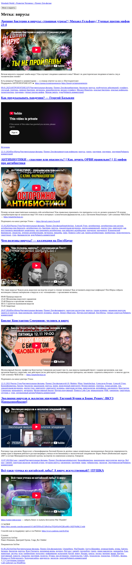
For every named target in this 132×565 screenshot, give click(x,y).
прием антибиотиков (94, 233)
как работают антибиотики (74, 230)
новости (16, 556)
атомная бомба (107, 549)
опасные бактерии (102, 90)
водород (59, 551)
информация (51, 553)
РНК (106, 390)
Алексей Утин (81, 226)
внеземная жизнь (47, 551)
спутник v (5, 393)
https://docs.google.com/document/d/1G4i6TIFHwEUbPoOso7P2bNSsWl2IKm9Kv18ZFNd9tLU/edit (43, 526)
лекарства (16, 233)
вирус (62, 310)
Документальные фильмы (41, 87)
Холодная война (31, 558)
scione (59, 549)
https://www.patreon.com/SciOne (55, 531)
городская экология (21, 462)
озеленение (66, 462)
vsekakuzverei (71, 460)
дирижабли (118, 551)
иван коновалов (25, 313)
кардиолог (91, 230)
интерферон (101, 388)
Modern (73, 383)
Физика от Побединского (12, 558)
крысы (91, 553)
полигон (44, 556)
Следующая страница (15, 560)
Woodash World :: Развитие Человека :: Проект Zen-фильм (26, 3)
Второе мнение (88, 386)
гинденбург (85, 551)
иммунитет (117, 228)
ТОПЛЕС (115, 556)
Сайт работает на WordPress (13, 563)
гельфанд (124, 87)
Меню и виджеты (8, 8)
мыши (113, 553)
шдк (32, 235)
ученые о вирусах (114, 313)
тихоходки (105, 556)
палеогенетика (7, 92)
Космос (84, 553)
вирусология (111, 460)
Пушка (52, 556)
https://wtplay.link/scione (11, 520)
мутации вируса (52, 462)
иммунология (89, 388)
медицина (40, 90)
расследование (62, 556)
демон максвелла (104, 551)
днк (119, 386)
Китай (71, 553)
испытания (62, 553)
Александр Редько (104, 383)
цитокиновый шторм (25, 393)
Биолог (20, 386)
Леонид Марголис (68, 313)
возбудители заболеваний (107, 87)
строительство (76, 556)
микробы (58, 233)
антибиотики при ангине (112, 226)
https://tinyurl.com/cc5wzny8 (48, 221)
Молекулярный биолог (44, 390)
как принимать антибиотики (48, 230)
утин (14, 235)
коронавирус (17, 390)
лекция (56, 313)
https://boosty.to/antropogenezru (74, 83)
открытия (25, 556)
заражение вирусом (116, 310)
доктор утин (106, 228)
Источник (5, 147)
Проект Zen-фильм (62, 87)
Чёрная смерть (51, 92)
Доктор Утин (16, 226)
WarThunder (79, 549)
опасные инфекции (119, 90)
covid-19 (65, 383)
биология (83, 87)
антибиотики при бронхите (13, 228)
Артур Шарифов (92, 549)
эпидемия (116, 151)
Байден (124, 549)
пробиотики (110, 233)
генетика (14, 90)
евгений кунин (37, 462)
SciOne (13, 549)
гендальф (5, 90)
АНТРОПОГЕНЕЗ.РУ (20, 87)
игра (21, 553)
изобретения (29, 553)
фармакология (23, 235)
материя (106, 553)
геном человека (100, 310)
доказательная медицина (70, 228)
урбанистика (92, 462)
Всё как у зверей (17, 460)
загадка (14, 553)
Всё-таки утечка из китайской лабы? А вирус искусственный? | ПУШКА (52, 470)
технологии (94, 556)
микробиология (53, 90)
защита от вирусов (9, 313)
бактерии (74, 87)
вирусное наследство (75, 310)
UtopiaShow (68, 549)
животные (5, 553)
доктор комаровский (91, 228)
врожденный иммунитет (69, 386)
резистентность (123, 233)
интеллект (40, 553)
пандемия (19, 92)
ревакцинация (97, 390)
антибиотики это (33, 228)
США (85, 556)
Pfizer (80, 383)
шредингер (44, 558)
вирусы (92, 87)
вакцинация (39, 386)
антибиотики (94, 226)
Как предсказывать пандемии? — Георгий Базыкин (37, 97)
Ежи (126, 551)
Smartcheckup (68, 226)
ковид (77, 553)
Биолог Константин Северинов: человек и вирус (35, 320)
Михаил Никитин (85, 90)
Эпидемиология (115, 462)
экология (103, 462)
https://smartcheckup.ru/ (13, 217)
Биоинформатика (8, 386)
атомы (117, 549)
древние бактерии (27, 90)
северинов (114, 390)
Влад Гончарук (32, 551)
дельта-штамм (111, 386)
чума (61, 92)
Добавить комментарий (73, 92)
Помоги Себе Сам (76, 233)
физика (124, 556)
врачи (55, 386)
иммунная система (73, 388)
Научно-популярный (86, 313)
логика (98, 553)
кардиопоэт (102, 230)
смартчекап (6, 235)
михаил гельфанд (68, 90)
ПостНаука (15, 151)
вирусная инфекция (68, 151)
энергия (62, 558)
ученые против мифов (34, 92)
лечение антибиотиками (32, 233)
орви (65, 233)
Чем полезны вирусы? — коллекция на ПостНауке (37, 240)
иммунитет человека (42, 313)
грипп (89, 151)
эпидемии (106, 151)
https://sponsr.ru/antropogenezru (48, 83)
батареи (4, 551)
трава (83, 462)
